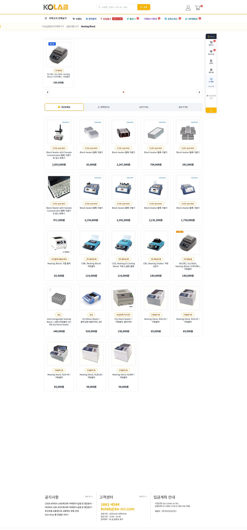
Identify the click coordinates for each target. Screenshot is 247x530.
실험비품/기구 (72, 26)
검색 (145, 7)
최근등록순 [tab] (65, 107)
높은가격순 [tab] (183, 107)
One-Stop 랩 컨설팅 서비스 (57, 514)
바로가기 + (89, 496)
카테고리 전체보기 (58, 18)
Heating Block (88, 26)
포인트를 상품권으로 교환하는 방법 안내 (62, 510)
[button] (123, 92)
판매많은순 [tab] (105, 107)
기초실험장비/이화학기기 (53, 26)
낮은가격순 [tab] (143, 107)
